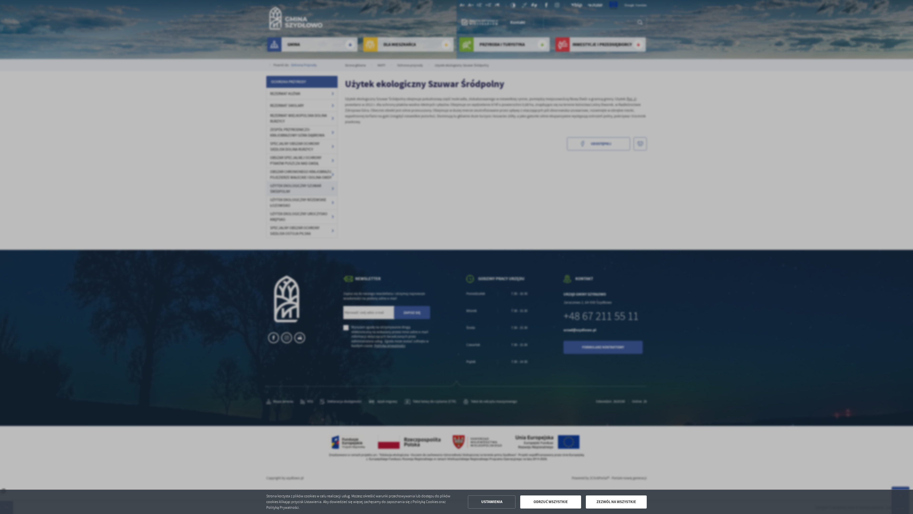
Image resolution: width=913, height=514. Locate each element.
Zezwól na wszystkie (616, 501)
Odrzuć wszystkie (551, 501)
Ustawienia (491, 501)
